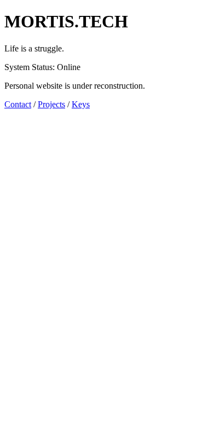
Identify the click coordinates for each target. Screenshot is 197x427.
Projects (51, 104)
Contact (17, 104)
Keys (81, 104)
